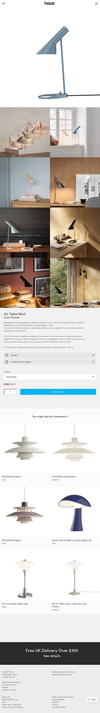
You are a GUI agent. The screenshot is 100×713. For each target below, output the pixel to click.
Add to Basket (58, 391)
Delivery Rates (58, 699)
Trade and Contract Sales (62, 697)
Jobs (4, 702)
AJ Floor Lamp (37, 347)
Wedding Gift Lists (10, 699)
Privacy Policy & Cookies (12, 707)
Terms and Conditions (11, 704)
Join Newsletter (59, 707)
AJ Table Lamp (20, 347)
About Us (6, 697)
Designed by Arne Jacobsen (16, 322)
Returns (55, 702)
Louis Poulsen (12, 317)
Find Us (55, 704)
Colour (7, 371)
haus (45, 6)
